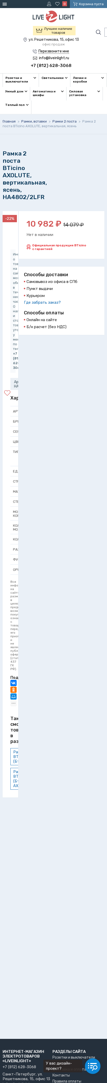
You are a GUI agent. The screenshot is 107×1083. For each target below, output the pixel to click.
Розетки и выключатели (73, 1057)
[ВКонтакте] (13, 683)
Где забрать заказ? (42, 302)
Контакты (61, 1075)
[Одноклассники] (13, 690)
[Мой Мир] (13, 696)
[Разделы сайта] (5, 4)
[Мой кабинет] (50, 4)
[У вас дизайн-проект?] (93, 1066)
